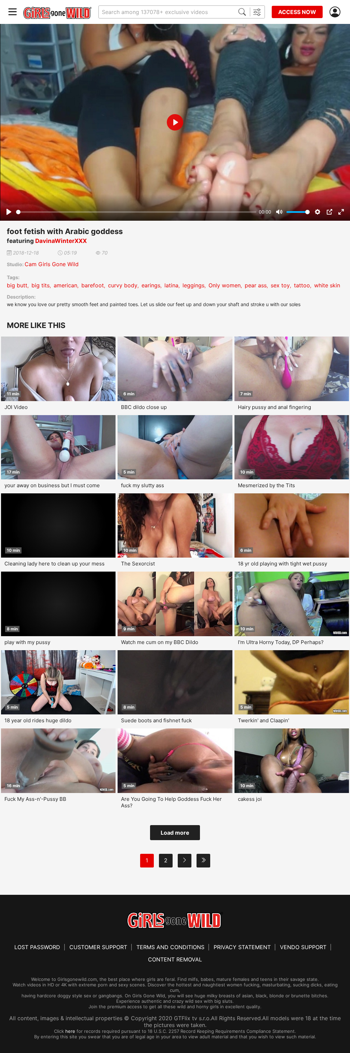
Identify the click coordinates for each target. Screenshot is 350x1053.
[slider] (136, 212)
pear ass (256, 285)
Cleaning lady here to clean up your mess (54, 563)
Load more (175, 832)
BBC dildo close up (144, 407)
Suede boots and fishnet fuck (156, 720)
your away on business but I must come (52, 485)
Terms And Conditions (170, 947)
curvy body (122, 285)
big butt (17, 285)
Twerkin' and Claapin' (263, 720)
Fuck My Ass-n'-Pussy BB (35, 799)
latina (171, 285)
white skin (327, 285)
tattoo (302, 285)
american (65, 285)
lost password (37, 947)
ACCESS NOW (297, 12)
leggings (193, 285)
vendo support (303, 947)
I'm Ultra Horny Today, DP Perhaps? (281, 642)
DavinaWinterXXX (61, 240)
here (70, 1031)
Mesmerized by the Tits (266, 485)
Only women (224, 285)
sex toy (280, 285)
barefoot (92, 285)
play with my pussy (27, 642)
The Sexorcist (138, 563)
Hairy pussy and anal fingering (274, 407)
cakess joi (250, 799)
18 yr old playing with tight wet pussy (282, 563)
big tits (40, 285)
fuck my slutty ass (142, 485)
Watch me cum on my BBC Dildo (159, 642)
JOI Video (16, 407)
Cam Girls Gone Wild (52, 264)
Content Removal (175, 959)
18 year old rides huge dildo (37, 720)
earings (151, 285)
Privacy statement (242, 947)
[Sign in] (336, 12)
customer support (98, 947)
